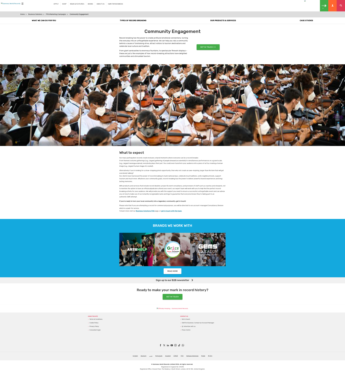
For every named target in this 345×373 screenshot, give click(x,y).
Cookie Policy (93, 323)
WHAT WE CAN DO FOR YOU (44, 20)
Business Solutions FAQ (145, 211)
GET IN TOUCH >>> (208, 47)
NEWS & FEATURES (77, 4)
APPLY (56, 4)
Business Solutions (35, 14)
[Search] (341, 5)
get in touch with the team (171, 211)
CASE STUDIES (306, 20)
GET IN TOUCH (172, 297)
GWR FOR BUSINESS (115, 4)
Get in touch (186, 319)
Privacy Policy (94, 326)
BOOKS (90, 4)
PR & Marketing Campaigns (56, 14)
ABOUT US (100, 4)
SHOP (64, 4)
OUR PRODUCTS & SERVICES (223, 20)
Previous (2, 105)
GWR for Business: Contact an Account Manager (198, 323)
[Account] (332, 5)
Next (342, 105)
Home (22, 14)
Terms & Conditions (95, 319)
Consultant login (95, 330)
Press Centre (186, 330)
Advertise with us (190, 326)
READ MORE (172, 271)
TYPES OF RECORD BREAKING (133, 20)
